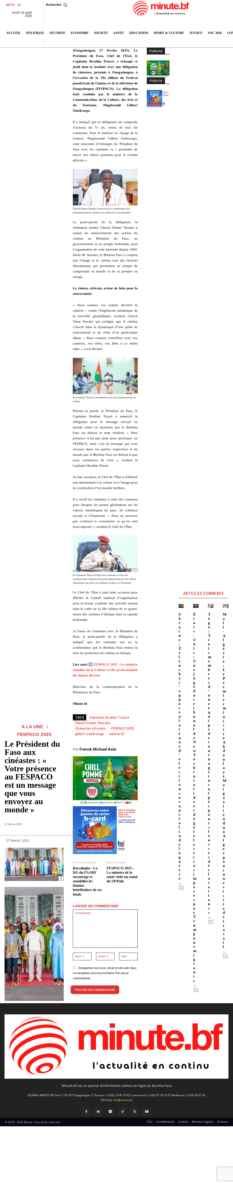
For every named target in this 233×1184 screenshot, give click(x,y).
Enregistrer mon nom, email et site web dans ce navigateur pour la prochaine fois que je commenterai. (105, 973)
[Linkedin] (98, 1111)
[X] (134, 1111)
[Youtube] (146, 1111)
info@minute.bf (122, 1100)
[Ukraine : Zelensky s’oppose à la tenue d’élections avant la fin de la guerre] (181, 606)
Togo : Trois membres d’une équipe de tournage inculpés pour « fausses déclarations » (209, 763)
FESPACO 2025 (34, 734)
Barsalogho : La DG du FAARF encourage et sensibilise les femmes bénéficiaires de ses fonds (87, 881)
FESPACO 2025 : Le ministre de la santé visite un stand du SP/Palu (121, 874)
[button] (57, 5)
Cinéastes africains (90, 728)
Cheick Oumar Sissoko (92, 723)
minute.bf (117, 734)
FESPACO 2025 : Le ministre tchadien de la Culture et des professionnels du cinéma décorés (105, 670)
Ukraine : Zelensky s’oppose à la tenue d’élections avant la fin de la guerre (180, 746)
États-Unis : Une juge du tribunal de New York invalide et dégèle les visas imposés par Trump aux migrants (194, 797)
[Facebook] (86, 1111)
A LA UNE (32, 726)
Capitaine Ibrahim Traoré (109, 717)
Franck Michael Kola (97, 749)
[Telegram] (110, 1111)
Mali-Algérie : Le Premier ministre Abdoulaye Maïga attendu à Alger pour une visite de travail (224, 780)
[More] (58, 841)
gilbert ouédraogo (89, 734)
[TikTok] (122, 1111)
